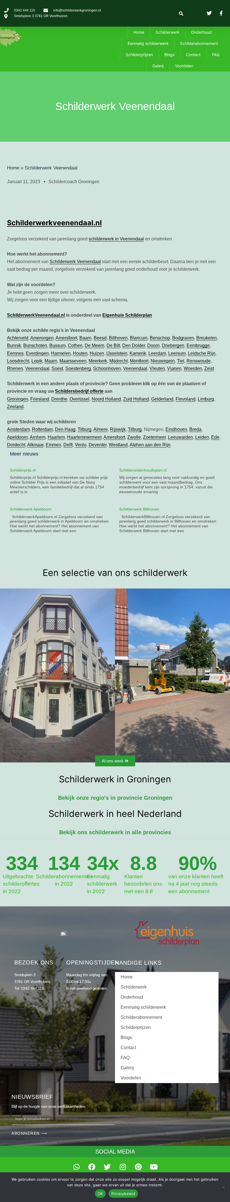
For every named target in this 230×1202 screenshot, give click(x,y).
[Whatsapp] (77, 1167)
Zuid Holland (136, 399)
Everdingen (37, 353)
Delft (68, 444)
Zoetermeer (154, 437)
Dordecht (16, 444)
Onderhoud (201, 32)
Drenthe (59, 399)
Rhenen (15, 368)
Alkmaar (35, 444)
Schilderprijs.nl (23, 470)
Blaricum (139, 337)
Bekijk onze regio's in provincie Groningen (115, 798)
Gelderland (162, 399)
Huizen (97, 353)
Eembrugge (198, 345)
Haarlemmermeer (84, 437)
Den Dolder (133, 345)
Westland (118, 444)
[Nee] (223, 1187)
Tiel (180, 360)
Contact (193, 54)
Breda (195, 429)
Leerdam (157, 353)
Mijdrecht (118, 360)
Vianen (174, 368)
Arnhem (37, 437)
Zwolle (134, 437)
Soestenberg (78, 368)
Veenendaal (37, 368)
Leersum (177, 353)
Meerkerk (98, 360)
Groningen (17, 399)
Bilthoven (118, 337)
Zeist (209, 368)
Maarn (51, 360)
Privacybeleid (123, 1193)
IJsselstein (116, 353)
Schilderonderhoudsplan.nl (143, 470)
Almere (100, 429)
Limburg (206, 399)
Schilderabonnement (199, 43)
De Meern (94, 345)
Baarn (85, 337)
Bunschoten (35, 345)
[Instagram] (123, 1167)
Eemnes (15, 353)
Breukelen (206, 337)
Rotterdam (42, 429)
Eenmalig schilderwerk (148, 43)
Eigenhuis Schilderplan (127, 315)
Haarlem (56, 437)
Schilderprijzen (139, 54)
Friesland (39, 399)
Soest (57, 368)
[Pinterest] (138, 1167)
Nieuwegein (163, 360)
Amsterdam (18, 429)
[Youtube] (154, 1167)
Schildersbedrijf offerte (79, 391)
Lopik (36, 360)
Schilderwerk (168, 32)
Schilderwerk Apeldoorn (31, 509)
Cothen (75, 345)
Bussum (57, 345)
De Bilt (113, 345)
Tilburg (84, 429)
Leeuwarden (180, 437)
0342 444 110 (32, 988)
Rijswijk (118, 429)
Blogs (169, 54)
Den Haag (65, 429)
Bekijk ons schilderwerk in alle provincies (115, 832)
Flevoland (186, 399)
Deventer (98, 444)
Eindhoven (176, 429)
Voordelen (184, 65)
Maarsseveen (72, 360)
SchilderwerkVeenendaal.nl (36, 315)
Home (139, 32)
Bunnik (14, 345)
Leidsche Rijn (201, 353)
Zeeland (15, 406)
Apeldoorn (17, 437)
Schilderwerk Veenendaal (75, 261)
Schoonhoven (107, 368)
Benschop (160, 337)
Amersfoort (66, 337)
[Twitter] (107, 1167)
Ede (215, 437)
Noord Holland (106, 399)
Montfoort (139, 360)
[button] (181, 13)
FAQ (216, 54)
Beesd (100, 337)
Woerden (193, 368)
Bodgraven (183, 337)
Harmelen (61, 353)
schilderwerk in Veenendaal (116, 238)
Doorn (153, 345)
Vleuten (157, 368)
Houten (80, 353)
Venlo (80, 444)
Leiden (202, 437)
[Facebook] (92, 1167)
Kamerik (138, 353)
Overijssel (79, 399)
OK (100, 1193)
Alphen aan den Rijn (150, 444)
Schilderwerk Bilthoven (139, 509)
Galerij (158, 65)
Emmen (53, 444)
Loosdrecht (18, 360)
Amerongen (42, 337)
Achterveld (17, 337)
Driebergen (173, 345)
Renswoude (199, 360)
